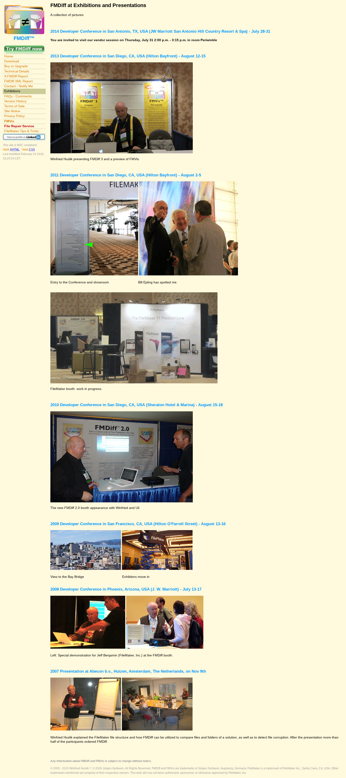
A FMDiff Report (16, 76)
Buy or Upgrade (16, 66)
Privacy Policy (14, 116)
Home (8, 56)
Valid (11, 149)
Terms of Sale (14, 106)
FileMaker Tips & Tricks (21, 131)
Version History (15, 101)
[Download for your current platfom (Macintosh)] (24, 48)
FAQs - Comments (18, 96)
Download (11, 61)
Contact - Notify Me (18, 86)
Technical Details (16, 71)
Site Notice (12, 111)
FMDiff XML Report (18, 81)
